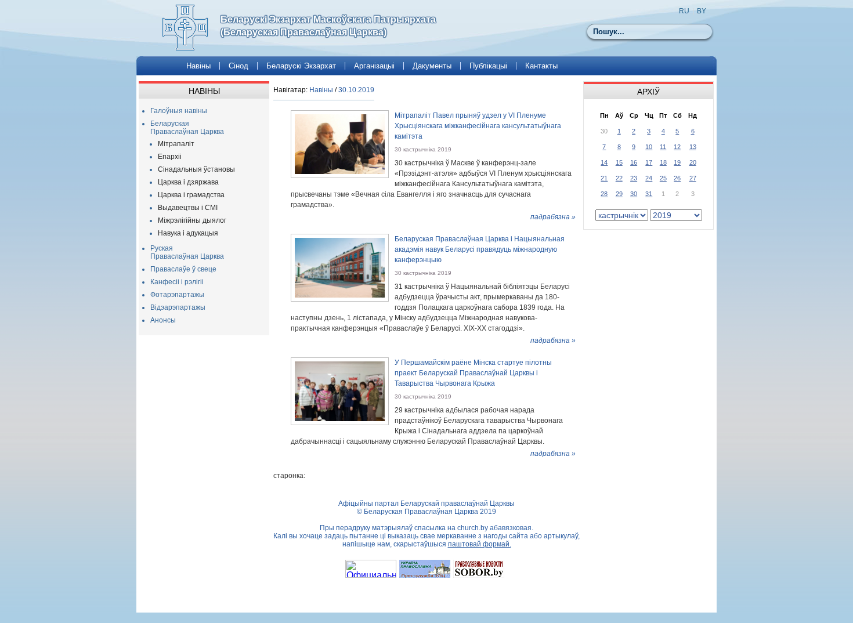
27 (692, 178)
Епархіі (170, 157)
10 (648, 146)
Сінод (238, 66)
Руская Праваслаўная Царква (187, 252)
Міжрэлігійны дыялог (192, 220)
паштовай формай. (479, 544)
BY (701, 11)
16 (633, 162)
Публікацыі (488, 66)
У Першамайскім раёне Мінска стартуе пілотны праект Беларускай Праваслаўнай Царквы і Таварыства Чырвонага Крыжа (473, 372)
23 (633, 178)
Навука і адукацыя (188, 233)
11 (663, 146)
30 (633, 193)
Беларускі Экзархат (301, 66)
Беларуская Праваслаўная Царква (187, 127)
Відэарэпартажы (177, 307)
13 (692, 146)
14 (604, 162)
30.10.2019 (356, 90)
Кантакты (541, 66)
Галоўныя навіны (178, 111)
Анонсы (163, 320)
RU (684, 11)
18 (663, 162)
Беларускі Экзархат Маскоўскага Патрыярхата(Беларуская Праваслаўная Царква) (328, 26)
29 (619, 193)
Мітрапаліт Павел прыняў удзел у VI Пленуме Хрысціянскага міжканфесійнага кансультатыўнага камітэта (478, 125)
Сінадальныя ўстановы (196, 169)
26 (677, 178)
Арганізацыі (374, 66)
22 (619, 178)
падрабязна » (553, 217)
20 (692, 162)
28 (604, 193)
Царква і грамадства (191, 195)
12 (677, 146)
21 (604, 178)
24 (648, 178)
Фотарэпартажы (177, 295)
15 (619, 162)
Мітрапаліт (176, 144)
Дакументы (432, 66)
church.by (472, 528)
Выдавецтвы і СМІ (188, 208)
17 (648, 162)
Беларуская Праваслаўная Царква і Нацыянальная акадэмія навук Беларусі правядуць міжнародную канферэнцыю (480, 249)
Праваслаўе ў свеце (183, 269)
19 (677, 162)
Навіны (198, 66)
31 (648, 193)
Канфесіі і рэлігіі (177, 282)
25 (663, 178)
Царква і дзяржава (188, 182)
